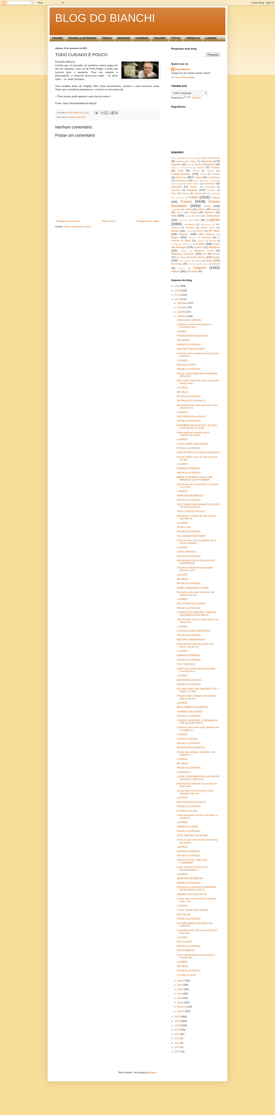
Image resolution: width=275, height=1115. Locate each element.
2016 (177, 1038)
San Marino (181, 257)
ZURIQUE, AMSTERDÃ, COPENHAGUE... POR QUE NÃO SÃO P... (198, 721)
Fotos (193, 197)
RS (204, 254)
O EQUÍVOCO (184, 772)
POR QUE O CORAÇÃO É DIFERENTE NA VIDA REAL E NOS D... (197, 888)
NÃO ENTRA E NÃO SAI (189, 680)
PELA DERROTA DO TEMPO (191, 536)
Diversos (174, 184)
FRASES (57, 38)
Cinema (210, 171)
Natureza (192, 238)
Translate (196, 97)
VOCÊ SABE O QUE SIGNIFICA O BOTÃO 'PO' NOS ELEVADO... (198, 505)
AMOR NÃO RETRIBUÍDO (190, 495)
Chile (180, 170)
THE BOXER (183, 340)
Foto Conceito (177, 198)
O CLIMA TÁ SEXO (186, 975)
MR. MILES (182, 392)
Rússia (216, 254)
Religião (183, 251)
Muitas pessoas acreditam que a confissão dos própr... (193, 433)
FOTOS (175, 38)
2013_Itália (176, 158)
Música (184, 234)
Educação (176, 186)
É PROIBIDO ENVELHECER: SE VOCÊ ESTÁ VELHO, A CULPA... (197, 426)
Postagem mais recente (68, 221)
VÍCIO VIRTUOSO (186, 664)
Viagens (199, 268)
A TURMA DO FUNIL (187, 811)
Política (200, 243)
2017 (177, 1034)
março (180, 1002)
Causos (200, 167)
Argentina (176, 164)
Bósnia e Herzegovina (181, 168)
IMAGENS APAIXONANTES (191, 747)
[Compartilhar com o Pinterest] (116, 113)
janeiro (181, 1011)
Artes (189, 165)
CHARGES (141, 38)
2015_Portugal (190, 158)
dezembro (182, 303)
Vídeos (175, 271)
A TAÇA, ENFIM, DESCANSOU (192, 444)
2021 (177, 1021)
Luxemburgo (189, 224)
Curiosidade (213, 177)
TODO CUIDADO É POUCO (191, 511)
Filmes (174, 193)
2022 (177, 1016)
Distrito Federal (209, 181)
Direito (196, 181)
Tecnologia (176, 264)
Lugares (213, 220)
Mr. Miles (214, 230)
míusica (189, 231)
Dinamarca (181, 180)
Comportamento (180, 173)
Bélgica (211, 164)
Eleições (194, 187)
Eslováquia (210, 187)
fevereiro (182, 1006)
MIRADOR (123, 38)
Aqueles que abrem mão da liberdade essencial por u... (196, 670)
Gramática (176, 209)
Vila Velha (192, 271)
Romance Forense (182, 253)
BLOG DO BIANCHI (105, 18)
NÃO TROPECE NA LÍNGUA (191, 416)
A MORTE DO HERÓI (187, 826)
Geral (207, 206)
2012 (177, 1043)
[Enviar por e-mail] (102, 113)
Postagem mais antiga (147, 221)
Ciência (195, 171)
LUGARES (182, 360)
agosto (181, 980)
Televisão (192, 264)
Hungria (194, 212)
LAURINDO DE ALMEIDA (190, 711)
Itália (174, 215)
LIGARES (182, 331)
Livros (196, 220)
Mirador (175, 231)
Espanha (192, 189)
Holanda (215, 209)
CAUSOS (210, 38)
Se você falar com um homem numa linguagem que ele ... (195, 792)
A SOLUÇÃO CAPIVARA (189, 320)
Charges (215, 167)
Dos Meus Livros (191, 183)
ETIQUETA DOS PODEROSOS (192, 336)
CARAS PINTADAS (186, 551)
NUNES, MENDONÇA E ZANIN (192, 588)
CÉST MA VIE (184, 914)
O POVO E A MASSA (187, 739)
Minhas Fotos (207, 227)
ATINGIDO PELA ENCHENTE (192, 894)
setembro (182, 316)
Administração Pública (186, 161)
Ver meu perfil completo (183, 77)
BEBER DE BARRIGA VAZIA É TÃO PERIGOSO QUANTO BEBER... (194, 478)
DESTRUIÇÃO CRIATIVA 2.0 (191, 400)
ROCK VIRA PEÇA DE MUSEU (192, 835)
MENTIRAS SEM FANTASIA (191, 639)
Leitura (198, 216)
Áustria (198, 164)
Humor (180, 212)
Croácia (216, 174)
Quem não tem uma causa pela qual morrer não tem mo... (195, 645)
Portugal (181, 247)
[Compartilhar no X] (109, 113)
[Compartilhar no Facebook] (113, 113)
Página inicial (108, 221)
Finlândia (198, 193)
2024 (177, 295)
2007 (177, 1051)
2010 (177, 1047)
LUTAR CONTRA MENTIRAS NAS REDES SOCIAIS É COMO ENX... (198, 777)
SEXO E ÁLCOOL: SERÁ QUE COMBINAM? (192, 861)
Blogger (152, 1072)
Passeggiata (176, 244)
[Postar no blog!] (106, 113)
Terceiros (204, 264)
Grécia (188, 209)
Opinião (200, 241)
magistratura (205, 224)
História (201, 209)
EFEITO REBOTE (185, 950)
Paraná (212, 241)
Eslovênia (175, 190)
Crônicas (181, 177)
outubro (181, 312)
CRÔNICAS (193, 38)
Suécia (198, 261)
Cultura (198, 177)
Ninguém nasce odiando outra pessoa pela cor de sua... (196, 697)
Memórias (190, 227)
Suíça (209, 260)
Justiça (188, 216)
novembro (182, 307)
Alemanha (207, 161)
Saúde (216, 257)
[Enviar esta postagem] (96, 112)
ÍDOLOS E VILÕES (186, 365)
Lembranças (212, 215)
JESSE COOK (184, 527)
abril (179, 998)
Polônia (216, 244)
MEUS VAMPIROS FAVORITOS (192, 707)
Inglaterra (209, 212)
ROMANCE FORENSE (188, 468)
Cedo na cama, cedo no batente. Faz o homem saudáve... (196, 541)
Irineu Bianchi (182, 69)
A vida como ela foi (77, 117)
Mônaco (200, 231)
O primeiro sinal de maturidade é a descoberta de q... (194, 325)
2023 (177, 299)
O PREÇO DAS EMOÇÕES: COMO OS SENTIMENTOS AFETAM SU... (196, 613)
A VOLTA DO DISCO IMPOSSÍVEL (194, 631)
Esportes (211, 190)
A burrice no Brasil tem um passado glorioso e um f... (195, 569)
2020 (177, 1025)
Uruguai (216, 264)
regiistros (198, 247)
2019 (177, 1029)
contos (203, 174)
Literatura (183, 220)
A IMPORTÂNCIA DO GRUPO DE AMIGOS (198, 452)
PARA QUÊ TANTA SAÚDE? (191, 349)
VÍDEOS (107, 38)
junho (180, 989)
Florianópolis (211, 193)
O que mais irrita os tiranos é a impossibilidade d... (192, 868)
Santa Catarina (197, 257)
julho (180, 985)
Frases (186, 201)
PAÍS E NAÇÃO (184, 942)
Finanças (185, 193)
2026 (177, 286)
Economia (209, 183)
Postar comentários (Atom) (77, 226)
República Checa (203, 250)
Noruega (206, 237)
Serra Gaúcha (185, 261)
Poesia (189, 244)
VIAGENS (160, 38)
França (215, 197)
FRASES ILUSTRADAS (82, 38)
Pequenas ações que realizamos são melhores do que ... (196, 593)
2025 (177, 290)
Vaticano (181, 268)
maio (180, 993)
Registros (214, 247)
